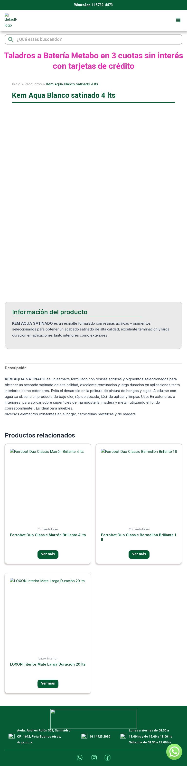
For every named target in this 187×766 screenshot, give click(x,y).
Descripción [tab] (16, 368)
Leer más (47, 554)
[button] (178, 20)
